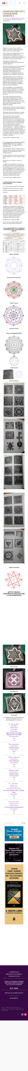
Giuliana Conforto (14, 805)
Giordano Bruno (14, 731)
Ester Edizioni (14, 794)
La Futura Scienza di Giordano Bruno (14, 807)
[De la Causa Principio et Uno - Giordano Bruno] (14, 783)
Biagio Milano (18, 788)
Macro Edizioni (14, 808)
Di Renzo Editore (14, 749)
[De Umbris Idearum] (14, 744)
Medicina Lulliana (14, 774)
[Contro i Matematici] (14, 757)
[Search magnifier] (24, 823)
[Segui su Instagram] (25, 1014)
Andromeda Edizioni (14, 736)
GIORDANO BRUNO (15, 18)
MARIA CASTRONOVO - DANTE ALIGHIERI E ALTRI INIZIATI (14, 20)
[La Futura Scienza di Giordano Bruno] (14, 801)
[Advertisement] (14, 946)
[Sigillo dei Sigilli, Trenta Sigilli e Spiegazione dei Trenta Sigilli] (14, 724)
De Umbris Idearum (14, 747)
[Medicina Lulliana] (14, 770)
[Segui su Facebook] (22, 1014)
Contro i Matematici (14, 760)
